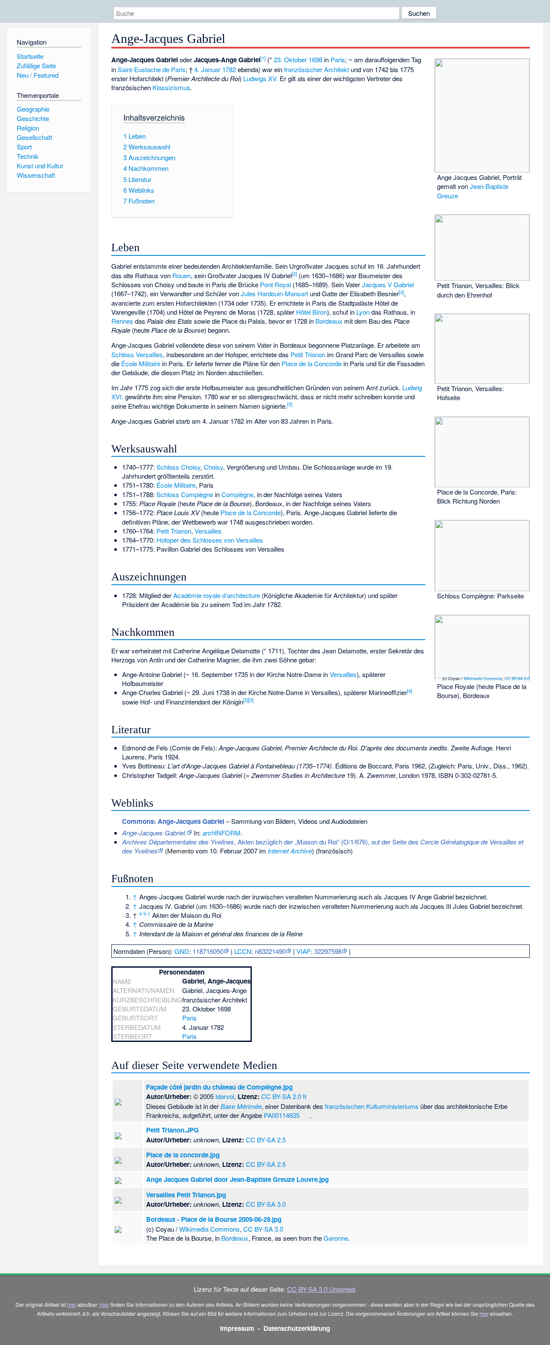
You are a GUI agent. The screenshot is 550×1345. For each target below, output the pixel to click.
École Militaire (140, 363)
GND (181, 951)
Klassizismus (171, 87)
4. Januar (207, 69)
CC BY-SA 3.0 (516, 678)
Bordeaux (328, 320)
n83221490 (270, 951)
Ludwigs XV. (260, 78)
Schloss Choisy (178, 466)
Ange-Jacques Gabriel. (154, 832)
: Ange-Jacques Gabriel (173, 821)
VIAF (303, 951)
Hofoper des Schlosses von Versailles (209, 539)
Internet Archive (290, 850)
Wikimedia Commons (483, 678)
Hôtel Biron (311, 311)
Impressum (237, 1328)
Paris (337, 59)
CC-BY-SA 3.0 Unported (321, 1288)
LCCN (242, 951)
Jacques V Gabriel (388, 284)
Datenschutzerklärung (296, 1328)
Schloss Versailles (137, 354)
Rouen (181, 275)
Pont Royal (275, 284)
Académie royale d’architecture (216, 595)
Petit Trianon (307, 354)
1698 (315, 59)
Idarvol (224, 1096)
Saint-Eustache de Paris (152, 69)
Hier (104, 1304)
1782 (229, 69)
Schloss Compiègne (184, 494)
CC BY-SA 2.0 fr (284, 1096)
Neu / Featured (37, 74)
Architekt (336, 69)
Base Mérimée (241, 1106)
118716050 (207, 951)
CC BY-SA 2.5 (266, 1139)
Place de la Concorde (311, 363)
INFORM (221, 832)
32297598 (328, 951)
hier (71, 1304)
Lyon (363, 311)
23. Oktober (290, 59)
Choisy (213, 466)
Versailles (208, 530)
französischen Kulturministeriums (372, 1106)
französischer (303, 69)
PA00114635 (281, 1115)
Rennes (122, 320)
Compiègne (237, 494)
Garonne (336, 1237)
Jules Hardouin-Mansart (274, 293)
